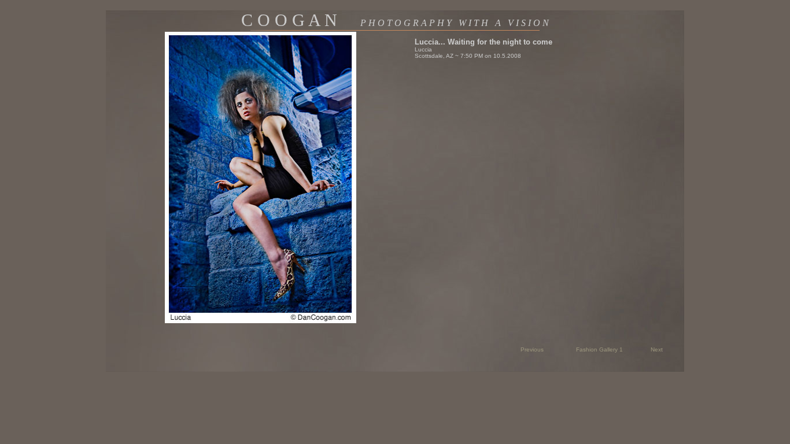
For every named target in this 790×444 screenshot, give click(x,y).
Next (657, 349)
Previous (532, 349)
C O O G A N (395, 19)
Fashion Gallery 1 (599, 349)
